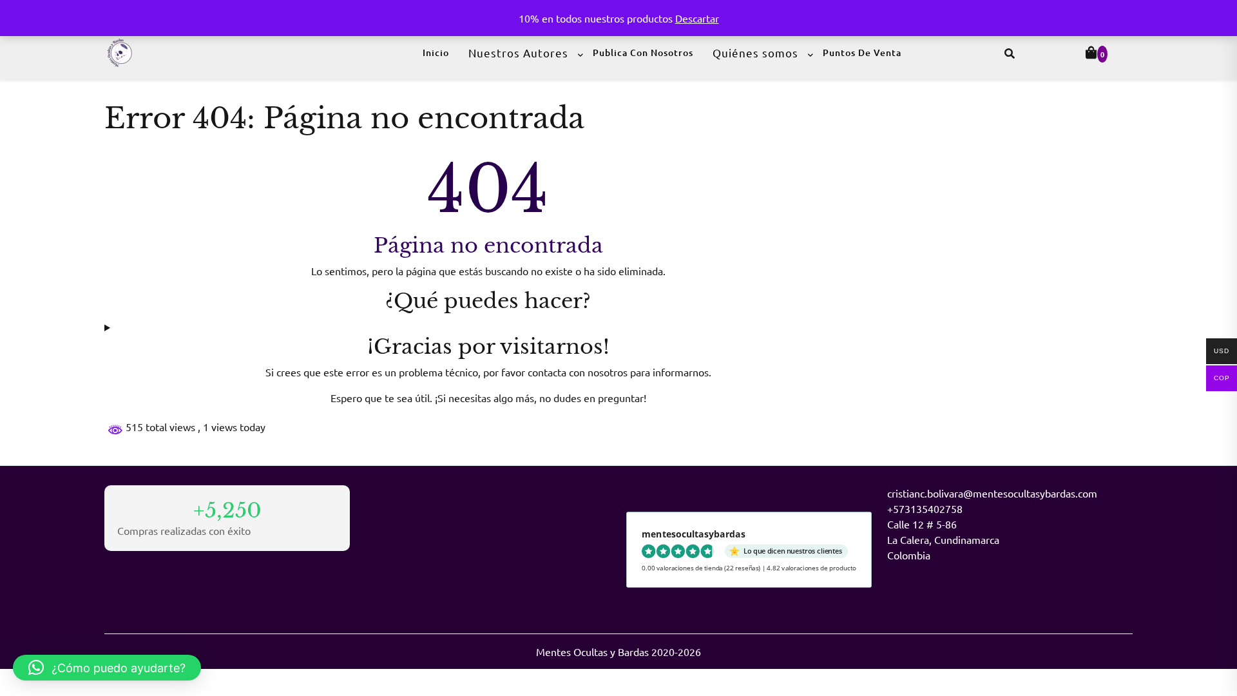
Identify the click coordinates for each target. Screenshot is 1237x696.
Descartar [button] (697, 18)
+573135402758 (925, 508)
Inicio (436, 52)
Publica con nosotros (643, 52)
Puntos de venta (862, 52)
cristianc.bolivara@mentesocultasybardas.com (992, 493)
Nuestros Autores (518, 52)
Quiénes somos (755, 52)
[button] (107, 668)
